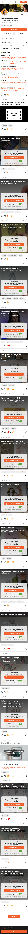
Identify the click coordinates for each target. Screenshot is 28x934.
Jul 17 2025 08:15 (5, 45)
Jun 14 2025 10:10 (5, 740)
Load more (14, 916)
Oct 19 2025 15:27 (5, 393)
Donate (8, 33)
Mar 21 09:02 (4, 99)
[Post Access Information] (23, 45)
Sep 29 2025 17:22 (5, 523)
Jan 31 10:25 (4, 220)
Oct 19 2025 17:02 (5, 350)
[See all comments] (2, 94)
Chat (21, 33)
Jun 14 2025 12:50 (5, 696)
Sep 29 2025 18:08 (5, 480)
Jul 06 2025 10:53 (5, 653)
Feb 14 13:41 (4, 177)
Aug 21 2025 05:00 (5, 567)
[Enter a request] (23, 42)
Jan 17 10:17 (4, 307)
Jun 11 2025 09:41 (5, 780)
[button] (2, 2)
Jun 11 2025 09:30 (5, 824)
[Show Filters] (26, 42)
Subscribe (14, 29)
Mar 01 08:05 (4, 134)
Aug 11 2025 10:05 (5, 610)
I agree (14, 931)
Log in (23, 2)
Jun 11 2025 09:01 (5, 867)
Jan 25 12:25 (4, 264)
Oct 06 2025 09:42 (5, 437)
